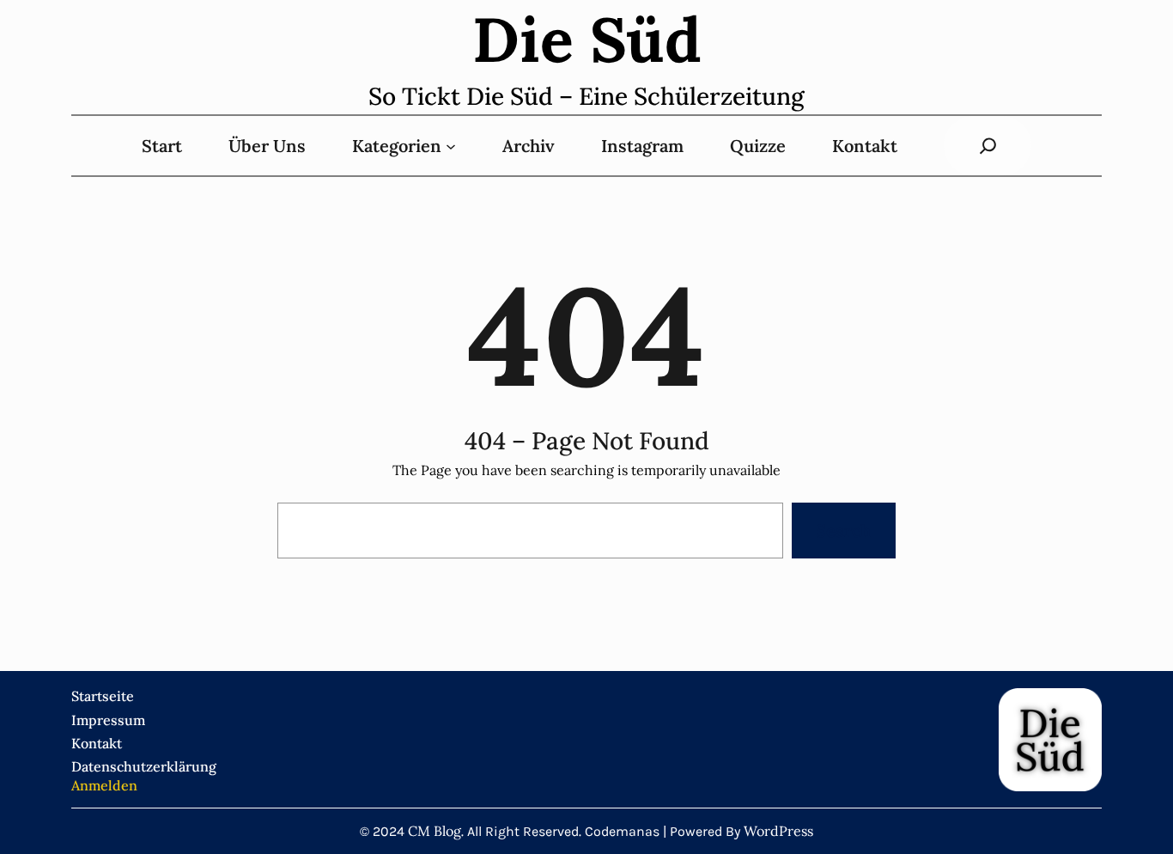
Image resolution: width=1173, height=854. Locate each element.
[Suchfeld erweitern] (987, 145)
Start (162, 145)
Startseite (102, 696)
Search (843, 530)
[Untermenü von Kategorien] (451, 146)
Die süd (587, 39)
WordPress (778, 830)
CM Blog (434, 830)
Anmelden (104, 785)
